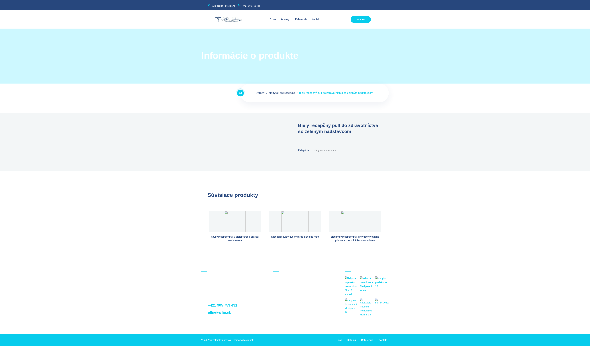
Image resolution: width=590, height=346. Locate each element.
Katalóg (285, 19)
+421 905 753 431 (251, 6)
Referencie (301, 19)
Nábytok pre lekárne (287, 294)
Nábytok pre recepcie (282, 92)
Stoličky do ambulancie (289, 310)
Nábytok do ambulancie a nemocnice (297, 288)
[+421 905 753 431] (239, 5)
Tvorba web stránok (243, 340)
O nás (273, 19)
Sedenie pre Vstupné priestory (293, 304)
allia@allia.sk (219, 312)
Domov (260, 92)
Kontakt (316, 19)
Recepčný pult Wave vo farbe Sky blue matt (295, 236)
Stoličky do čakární (287, 315)
